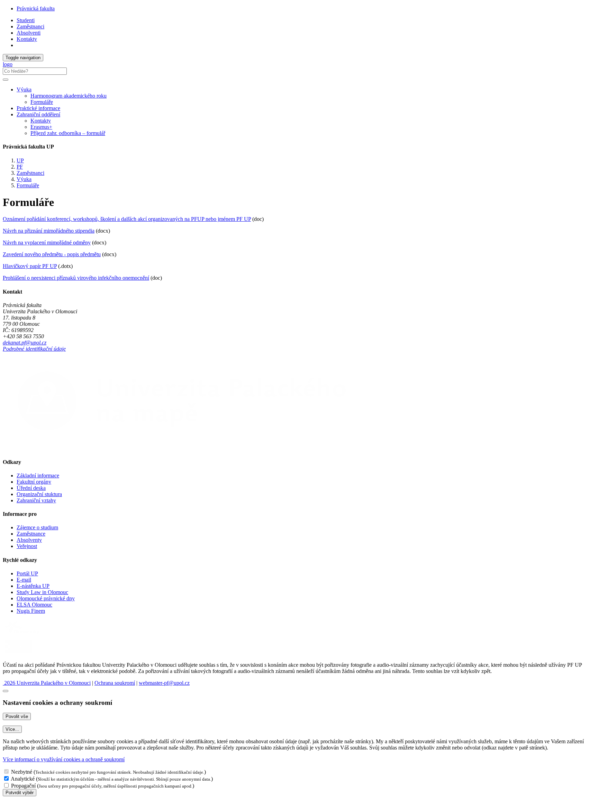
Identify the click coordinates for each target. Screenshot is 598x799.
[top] (5, 691)
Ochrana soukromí (114, 683)
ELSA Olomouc (34, 605)
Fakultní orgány (34, 482)
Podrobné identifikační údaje (34, 349)
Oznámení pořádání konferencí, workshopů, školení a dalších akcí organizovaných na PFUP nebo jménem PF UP (127, 219)
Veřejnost (27, 546)
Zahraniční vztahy (36, 500)
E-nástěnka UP (33, 586)
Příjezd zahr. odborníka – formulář (67, 133)
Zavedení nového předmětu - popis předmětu (52, 254)
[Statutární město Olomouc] (18, 653)
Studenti (26, 20)
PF (20, 167)
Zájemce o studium (37, 527)
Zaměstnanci (30, 26)
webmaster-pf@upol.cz (164, 683)
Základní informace (38, 475)
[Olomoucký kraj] (27, 635)
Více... (12, 729)
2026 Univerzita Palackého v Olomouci (47, 683)
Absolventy (29, 540)
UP (20, 160)
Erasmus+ (41, 127)
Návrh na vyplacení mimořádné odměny (47, 242)
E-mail (24, 580)
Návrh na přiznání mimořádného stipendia (48, 231)
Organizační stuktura (39, 494)
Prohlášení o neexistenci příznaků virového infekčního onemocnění (76, 278)
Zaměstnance (31, 534)
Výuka (24, 179)
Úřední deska (31, 488)
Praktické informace (38, 108)
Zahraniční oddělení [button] (38, 114)
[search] (5, 80)
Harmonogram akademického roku (68, 96)
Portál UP (27, 573)
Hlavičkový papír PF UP (30, 266)
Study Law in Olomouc (42, 592)
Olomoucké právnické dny (46, 598)
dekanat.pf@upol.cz (24, 342)
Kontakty (27, 39)
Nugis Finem (31, 611)
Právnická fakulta (36, 8)
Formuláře (41, 102)
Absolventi (28, 33)
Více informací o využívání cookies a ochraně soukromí (64, 759)
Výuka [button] (24, 89)
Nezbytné (21, 772)
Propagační (23, 786)
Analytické (23, 779)
